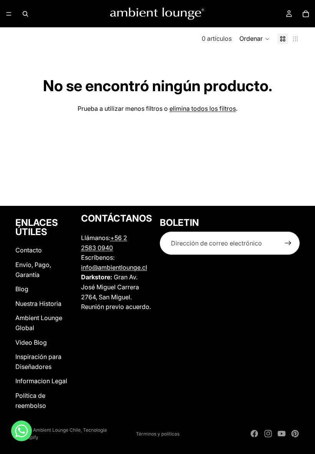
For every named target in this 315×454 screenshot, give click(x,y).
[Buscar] (25, 13)
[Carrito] (305, 13)
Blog (21, 289)
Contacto (28, 250)
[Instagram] (268, 433)
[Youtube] (281, 433)
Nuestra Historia (38, 303)
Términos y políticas (157, 434)
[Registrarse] (288, 243)
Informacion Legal (41, 381)
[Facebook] (254, 433)
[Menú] (9, 14)
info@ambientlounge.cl (114, 267)
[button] (254, 38)
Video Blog (31, 342)
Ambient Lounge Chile (57, 430)
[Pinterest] (295, 433)
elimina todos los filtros (202, 108)
